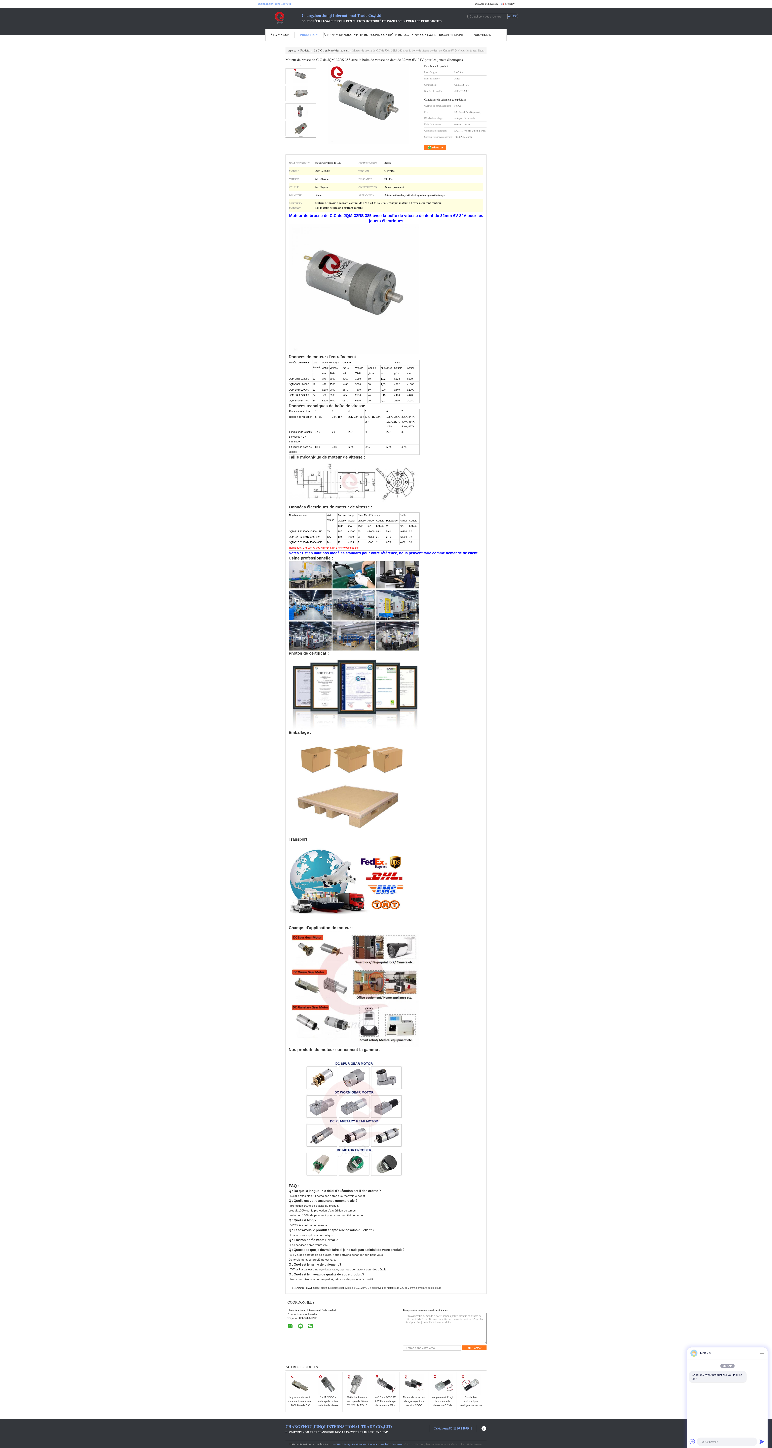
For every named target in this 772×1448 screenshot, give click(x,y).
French (509, 3)
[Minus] (762, 1353)
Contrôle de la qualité (395, 35)
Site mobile (297, 1444)
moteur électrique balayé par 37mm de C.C (336, 1288)
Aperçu (292, 50)
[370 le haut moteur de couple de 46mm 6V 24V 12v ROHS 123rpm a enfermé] (357, 1384)
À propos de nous (338, 35)
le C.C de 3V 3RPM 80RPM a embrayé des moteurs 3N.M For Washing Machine (385, 1405)
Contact (476, 1347)
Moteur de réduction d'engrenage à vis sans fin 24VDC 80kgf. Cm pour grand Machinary (414, 1405)
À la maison (279, 35)
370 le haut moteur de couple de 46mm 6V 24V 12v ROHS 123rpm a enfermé (357, 1403)
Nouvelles (482, 35)
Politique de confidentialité (315, 1444)
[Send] (762, 1441)
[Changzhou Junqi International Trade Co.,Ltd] (279, 18)
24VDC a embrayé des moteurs (378, 1288)
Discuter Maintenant (486, 3)
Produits (307, 35)
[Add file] (692, 1441)
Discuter (437, 147)
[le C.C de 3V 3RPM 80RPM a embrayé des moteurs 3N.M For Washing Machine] (385, 1384)
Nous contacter (424, 35)
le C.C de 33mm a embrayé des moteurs (419, 1288)
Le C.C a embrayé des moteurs (331, 50)
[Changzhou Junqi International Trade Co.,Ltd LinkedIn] (484, 1428)
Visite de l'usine (367, 35)
